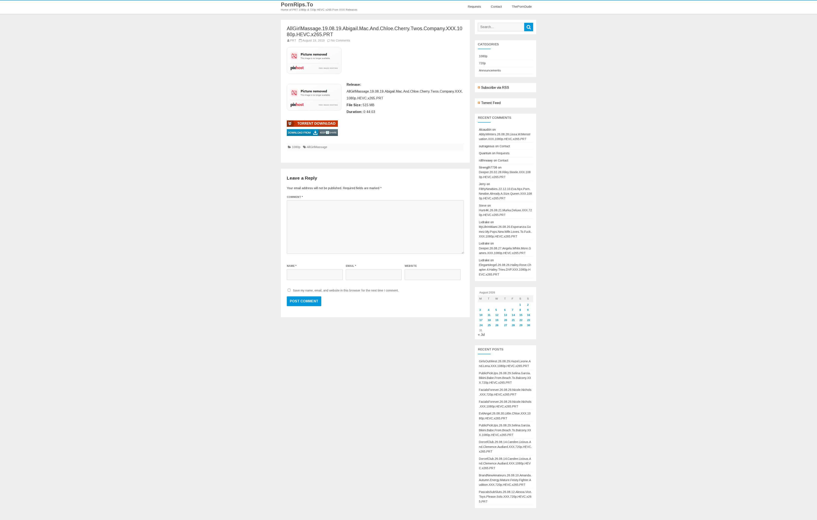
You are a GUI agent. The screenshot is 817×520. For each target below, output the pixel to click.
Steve (483, 205)
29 (520, 325)
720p (482, 63)
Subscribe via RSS (495, 87)
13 (505, 315)
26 (496, 325)
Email (351, 265)
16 (528, 315)
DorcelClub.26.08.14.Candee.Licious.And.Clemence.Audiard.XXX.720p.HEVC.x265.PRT (505, 446)
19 (496, 320)
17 (480, 320)
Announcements (490, 70)
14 (513, 315)
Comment (295, 197)
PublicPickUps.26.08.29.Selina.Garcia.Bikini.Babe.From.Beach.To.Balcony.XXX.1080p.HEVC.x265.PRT (505, 430)
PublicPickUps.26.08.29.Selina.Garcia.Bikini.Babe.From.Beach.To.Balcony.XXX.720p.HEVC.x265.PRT (505, 377)
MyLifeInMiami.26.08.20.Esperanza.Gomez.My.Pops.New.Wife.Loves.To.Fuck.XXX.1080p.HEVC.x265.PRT (505, 231)
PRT (293, 40)
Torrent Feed (491, 103)
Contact (496, 6)
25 (489, 325)
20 (505, 320)
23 (528, 320)
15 (520, 315)
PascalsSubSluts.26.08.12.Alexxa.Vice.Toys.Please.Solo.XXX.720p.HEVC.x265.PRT (505, 496)
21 (513, 320)
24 (480, 325)
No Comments (340, 40)
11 (489, 315)
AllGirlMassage (317, 147)
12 (496, 315)
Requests (474, 6)
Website (411, 265)
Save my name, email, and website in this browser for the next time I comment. (346, 290)
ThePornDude (522, 6)
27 (505, 325)
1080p (296, 147)
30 (528, 325)
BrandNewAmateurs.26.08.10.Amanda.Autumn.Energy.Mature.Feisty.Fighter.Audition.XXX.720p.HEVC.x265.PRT (505, 480)
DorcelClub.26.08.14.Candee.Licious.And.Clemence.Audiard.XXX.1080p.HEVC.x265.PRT (505, 463)
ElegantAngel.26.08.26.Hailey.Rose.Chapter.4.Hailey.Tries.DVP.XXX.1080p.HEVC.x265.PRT (505, 269)
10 (480, 315)
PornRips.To (297, 4)
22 (520, 320)
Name (291, 265)
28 (513, 325)
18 (489, 320)
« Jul (481, 334)
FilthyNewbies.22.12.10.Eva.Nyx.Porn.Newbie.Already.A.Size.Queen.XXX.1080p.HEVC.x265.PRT (505, 193)
